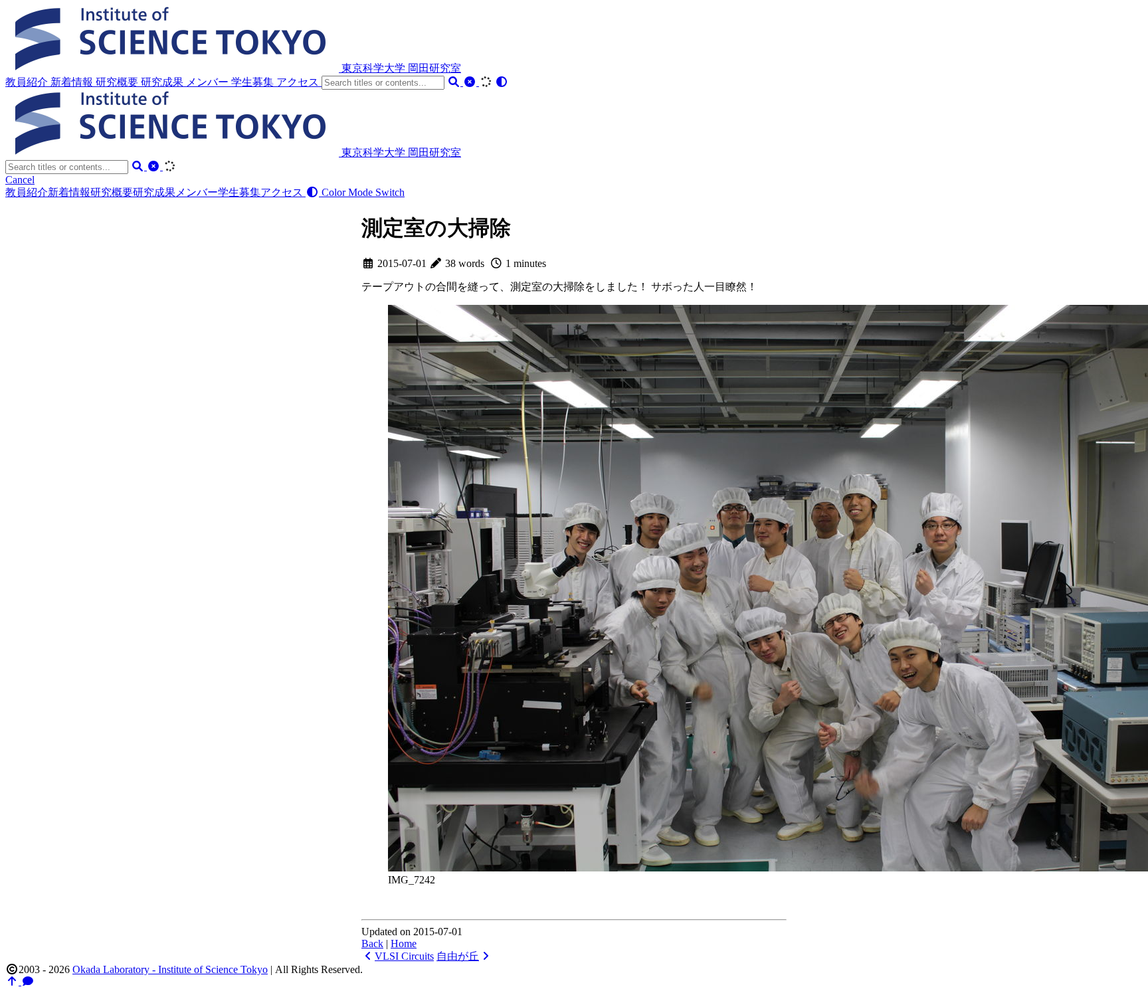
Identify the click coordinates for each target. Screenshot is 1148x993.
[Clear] (471, 82)
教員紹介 (27, 82)
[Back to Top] (13, 981)
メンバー (208, 82)
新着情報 (73, 82)
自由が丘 (457, 956)
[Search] (455, 82)
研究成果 (163, 82)
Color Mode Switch (362, 192)
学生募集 (253, 82)
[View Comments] (28, 981)
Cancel (20, 179)
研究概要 (118, 82)
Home (404, 943)
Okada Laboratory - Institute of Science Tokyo (170, 969)
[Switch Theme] (501, 82)
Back (372, 943)
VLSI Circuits (404, 956)
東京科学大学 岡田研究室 (401, 68)
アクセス (299, 82)
